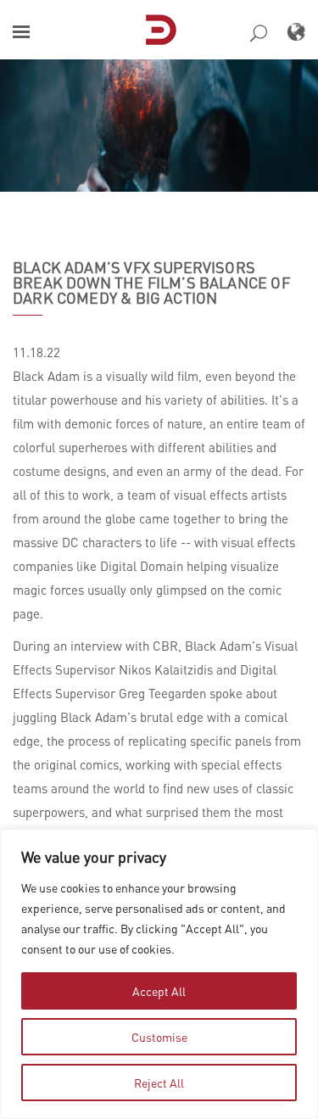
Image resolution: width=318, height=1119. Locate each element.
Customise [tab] (159, 1036)
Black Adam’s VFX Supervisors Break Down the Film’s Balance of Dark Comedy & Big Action (151, 282)
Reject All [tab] (159, 1082)
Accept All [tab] (159, 991)
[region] (159, 974)
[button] (21, 31)
